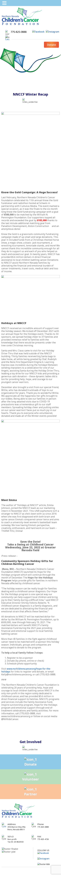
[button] (4, 3)
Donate (51, 44)
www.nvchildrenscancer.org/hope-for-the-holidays (26, 670)
